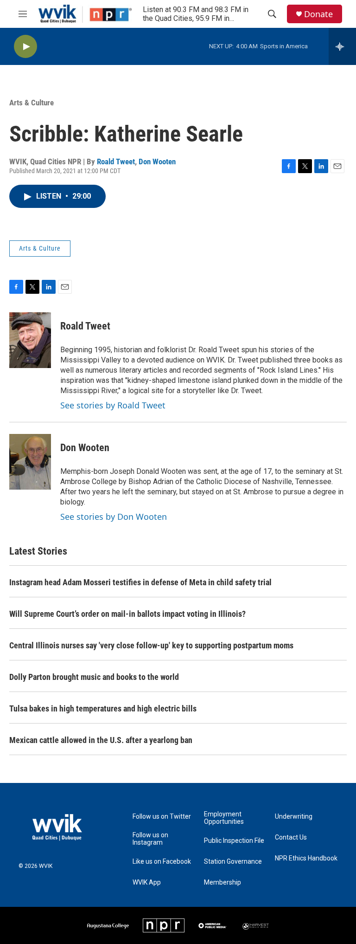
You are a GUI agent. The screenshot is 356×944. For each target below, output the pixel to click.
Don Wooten (157, 161)
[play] (25, 46)
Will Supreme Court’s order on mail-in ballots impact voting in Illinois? (127, 614)
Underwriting (293, 816)
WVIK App (147, 882)
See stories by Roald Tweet (112, 405)
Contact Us (291, 837)
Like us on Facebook (162, 861)
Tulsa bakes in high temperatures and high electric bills (103, 708)
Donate (318, 14)
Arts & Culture (31, 102)
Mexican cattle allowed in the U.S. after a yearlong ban (100, 740)
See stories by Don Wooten (113, 516)
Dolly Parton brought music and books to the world (94, 677)
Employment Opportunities (224, 818)
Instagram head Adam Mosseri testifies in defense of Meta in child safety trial (140, 582)
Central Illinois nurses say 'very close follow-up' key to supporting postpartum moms (151, 645)
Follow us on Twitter (162, 816)
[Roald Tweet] (30, 340)
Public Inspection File (234, 840)
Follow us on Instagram (150, 839)
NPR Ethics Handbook (306, 858)
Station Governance (233, 861)
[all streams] (342, 46)
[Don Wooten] (30, 462)
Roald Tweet (116, 161)
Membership (222, 882)
